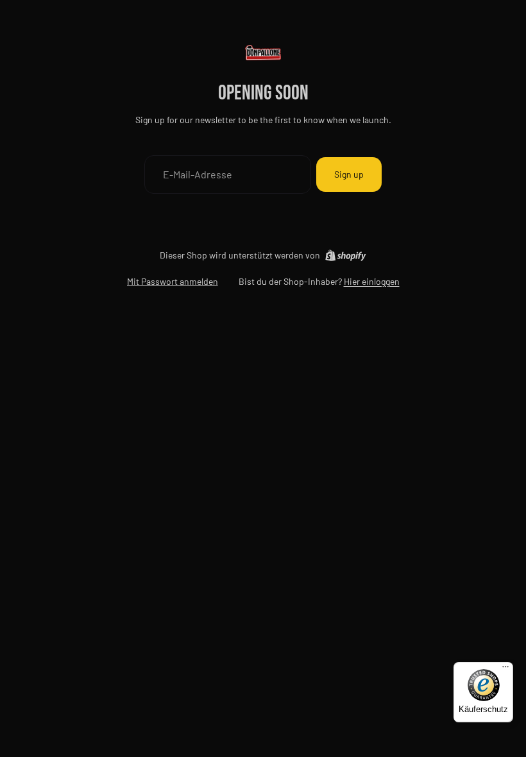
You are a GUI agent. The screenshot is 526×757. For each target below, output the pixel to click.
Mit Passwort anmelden (172, 281)
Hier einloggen (372, 281)
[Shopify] (345, 255)
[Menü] (505, 669)
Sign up (349, 174)
